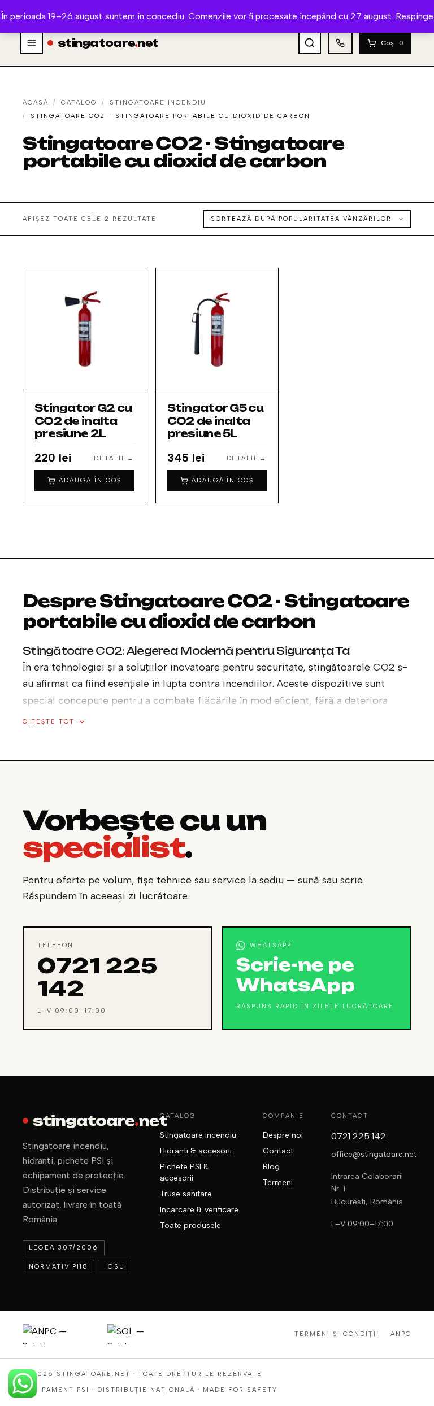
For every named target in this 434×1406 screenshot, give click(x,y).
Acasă (36, 102)
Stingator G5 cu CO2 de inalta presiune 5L (215, 420)
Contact (278, 1151)
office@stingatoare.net (373, 1154)
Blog (271, 1167)
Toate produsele (190, 1225)
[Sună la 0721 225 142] (340, 43)
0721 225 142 (358, 1136)
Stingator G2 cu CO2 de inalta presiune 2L (83, 420)
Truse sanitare (186, 1194)
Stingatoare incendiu (158, 102)
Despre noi (283, 1135)
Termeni (278, 1182)
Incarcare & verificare (199, 1210)
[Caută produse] (309, 43)
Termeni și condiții (336, 1334)
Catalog (79, 102)
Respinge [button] (414, 16)
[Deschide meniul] (31, 43)
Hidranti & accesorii (196, 1151)
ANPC (400, 1334)
